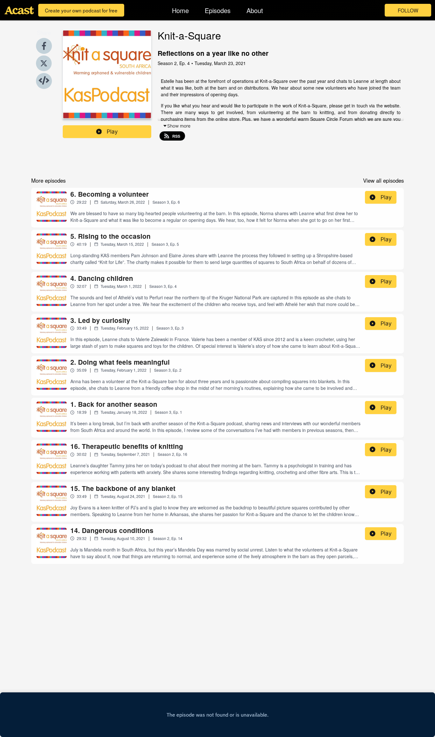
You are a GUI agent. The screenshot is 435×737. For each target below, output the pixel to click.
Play (112, 131)
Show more (178, 125)
